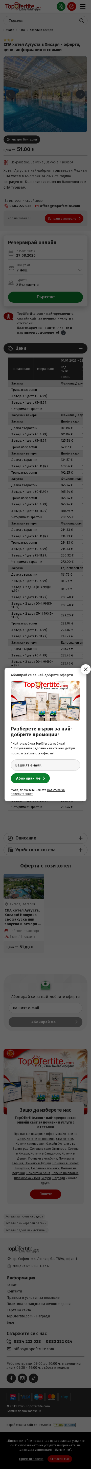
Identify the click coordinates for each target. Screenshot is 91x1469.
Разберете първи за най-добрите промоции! (42, 732)
